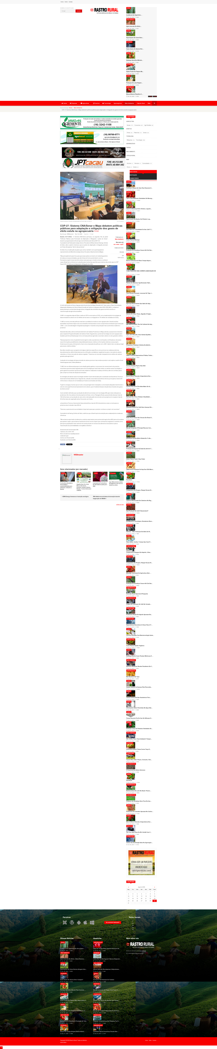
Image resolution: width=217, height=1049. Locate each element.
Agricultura (85, 103)
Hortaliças (129, 480)
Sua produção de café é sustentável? (137, 511)
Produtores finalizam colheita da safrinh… (138, 345)
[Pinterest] (133, 929)
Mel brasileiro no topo (132, 677)
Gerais (128, 8)
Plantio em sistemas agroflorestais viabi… (138, 283)
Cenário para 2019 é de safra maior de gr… (138, 386)
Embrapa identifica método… (134, 60)
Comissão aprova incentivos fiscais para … (106, 1031)
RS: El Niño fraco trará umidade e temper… (139, 739)
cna (115, 244)
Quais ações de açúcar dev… (135, 49)
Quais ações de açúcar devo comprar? (71, 979)
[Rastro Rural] (104, 11)
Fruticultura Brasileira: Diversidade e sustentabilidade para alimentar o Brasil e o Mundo (66, 486)
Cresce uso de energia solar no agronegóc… (139, 842)
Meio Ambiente (130, 19)
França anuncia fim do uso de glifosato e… (139, 718)
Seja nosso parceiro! (112, 922)
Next (155, 96)
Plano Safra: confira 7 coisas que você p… (138, 542)
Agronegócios (118, 103)
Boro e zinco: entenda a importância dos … (139, 376)
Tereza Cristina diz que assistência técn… (138, 697)
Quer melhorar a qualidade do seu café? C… (139, 229)
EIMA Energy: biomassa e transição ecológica (75, 496)
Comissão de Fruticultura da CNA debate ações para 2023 (100, 484)
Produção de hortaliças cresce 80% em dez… (139, 250)
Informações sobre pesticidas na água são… (139, 708)
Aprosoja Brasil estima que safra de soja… (138, 303)
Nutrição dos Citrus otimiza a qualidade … (138, 397)
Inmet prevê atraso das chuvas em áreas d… (139, 417)
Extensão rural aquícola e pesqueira (137, 594)
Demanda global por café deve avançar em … (139, 407)
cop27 (121, 244)
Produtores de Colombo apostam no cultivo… (139, 811)
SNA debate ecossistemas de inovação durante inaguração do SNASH (106, 497)
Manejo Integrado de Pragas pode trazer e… (106, 990)
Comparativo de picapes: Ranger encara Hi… (139, 490)
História (129, 525)
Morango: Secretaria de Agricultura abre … (138, 573)
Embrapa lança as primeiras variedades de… (139, 728)
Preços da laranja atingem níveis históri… (72, 1031)
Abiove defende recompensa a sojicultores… (106, 969)
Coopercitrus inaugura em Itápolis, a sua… (138, 552)
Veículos (129, 484)
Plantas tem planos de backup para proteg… (106, 1000)
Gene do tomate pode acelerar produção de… (106, 948)
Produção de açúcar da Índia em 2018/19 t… (139, 448)
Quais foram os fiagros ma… (135, 71)
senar (117, 244)
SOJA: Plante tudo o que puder (135, 459)
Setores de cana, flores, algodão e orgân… (139, 314)
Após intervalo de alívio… (133, 26)
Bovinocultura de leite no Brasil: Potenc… (138, 791)
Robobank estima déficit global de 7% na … (139, 438)
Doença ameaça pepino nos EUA (135, 366)
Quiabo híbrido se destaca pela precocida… (139, 687)
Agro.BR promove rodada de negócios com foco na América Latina (116, 483)
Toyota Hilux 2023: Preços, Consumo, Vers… (139, 759)
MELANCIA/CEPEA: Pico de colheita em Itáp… (139, 324)
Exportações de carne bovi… (134, 37)
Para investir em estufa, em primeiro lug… (138, 219)
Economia (129, 42)
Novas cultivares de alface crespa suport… (139, 260)
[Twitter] (133, 923)
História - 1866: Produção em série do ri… (138, 531)
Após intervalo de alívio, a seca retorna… (72, 959)
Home (62, 1)
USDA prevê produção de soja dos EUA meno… (140, 469)
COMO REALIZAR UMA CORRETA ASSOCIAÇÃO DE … (141, 271)
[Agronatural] (92, 137)
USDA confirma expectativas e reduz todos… (139, 355)
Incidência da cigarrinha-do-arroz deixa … (72, 948)
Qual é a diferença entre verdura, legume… (139, 209)
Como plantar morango (133, 240)
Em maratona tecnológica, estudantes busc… (139, 521)
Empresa (74, 103)
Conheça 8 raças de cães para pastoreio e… (139, 188)
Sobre (66, 1)
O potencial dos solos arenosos (135, 770)
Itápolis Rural (141, 103)
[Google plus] (133, 925)
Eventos (97, 103)
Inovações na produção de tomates (103, 979)
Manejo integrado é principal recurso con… (139, 428)
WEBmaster (70, 234)
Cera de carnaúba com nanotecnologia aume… (140, 635)
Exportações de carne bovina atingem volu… (73, 969)
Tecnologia (107, 103)
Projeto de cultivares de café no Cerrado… (138, 604)
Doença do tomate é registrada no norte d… (106, 1011)
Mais (149, 103)
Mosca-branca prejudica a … (134, 94)
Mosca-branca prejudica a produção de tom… (73, 1021)
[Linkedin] (133, 927)
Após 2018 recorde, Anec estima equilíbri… (139, 334)
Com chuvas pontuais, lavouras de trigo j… (139, 293)
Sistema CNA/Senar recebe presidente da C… (139, 666)
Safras (129, 223)
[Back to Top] (1, 1047)
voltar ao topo (120, 504)
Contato (71, 1)
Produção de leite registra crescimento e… (73, 1011)
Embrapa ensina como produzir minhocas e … (139, 656)
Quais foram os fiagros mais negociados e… (73, 1000)
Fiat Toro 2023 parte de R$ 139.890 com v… (139, 832)
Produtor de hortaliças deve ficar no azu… (139, 801)
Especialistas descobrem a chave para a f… (139, 625)
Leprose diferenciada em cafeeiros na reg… (139, 500)
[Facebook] (132, 921)
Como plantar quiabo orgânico (135, 645)
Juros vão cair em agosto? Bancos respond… (107, 959)
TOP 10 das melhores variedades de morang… (139, 198)
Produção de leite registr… (134, 83)
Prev (151, 96)
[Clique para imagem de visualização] (92, 196)
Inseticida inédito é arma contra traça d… (138, 749)
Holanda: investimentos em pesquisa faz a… (106, 1021)
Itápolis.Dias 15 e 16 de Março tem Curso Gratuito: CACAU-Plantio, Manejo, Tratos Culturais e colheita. (84, 487)
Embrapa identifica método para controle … (73, 990)
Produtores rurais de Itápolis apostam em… (139, 614)
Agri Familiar (130, 87)
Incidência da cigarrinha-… (134, 15)
